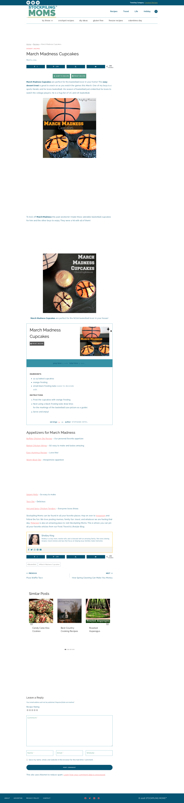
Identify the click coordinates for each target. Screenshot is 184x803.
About (7, 798)
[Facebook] (28, 3)
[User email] (41, 550)
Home (28, 44)
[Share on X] (76, 66)
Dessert (29, 48)
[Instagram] (33, 3)
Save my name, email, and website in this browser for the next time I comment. (61, 760)
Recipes (113, 11)
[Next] (107, 623)
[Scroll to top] (179, 795)
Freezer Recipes (116, 20)
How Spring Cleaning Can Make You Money (92, 575)
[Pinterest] (38, 3)
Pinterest (35, 523)
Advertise (18, 798)
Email (60, 753)
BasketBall (31, 564)
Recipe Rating (33, 707)
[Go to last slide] (31, 623)
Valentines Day (135, 20)
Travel (126, 11)
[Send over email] (96, 66)
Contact (46, 798)
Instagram (100, 515)
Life (136, 11)
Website (90, 753)
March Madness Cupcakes (49, 564)
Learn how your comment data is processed (84, 775)
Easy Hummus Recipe (36, 453)
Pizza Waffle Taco (34, 575)
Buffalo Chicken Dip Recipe (39, 438)
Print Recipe (79, 76)
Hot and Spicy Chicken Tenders (41, 508)
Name (30, 753)
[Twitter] (32, 550)
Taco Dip (30, 501)
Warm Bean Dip (33, 460)
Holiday (147, 11)
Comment (32, 718)
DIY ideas (83, 20)
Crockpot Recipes (151, 3)
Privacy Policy (32, 798)
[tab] (65, 649)
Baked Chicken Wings (36, 445)
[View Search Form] (156, 11)
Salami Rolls (32, 494)
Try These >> (47, 20)
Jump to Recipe (62, 76)
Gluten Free (98, 20)
